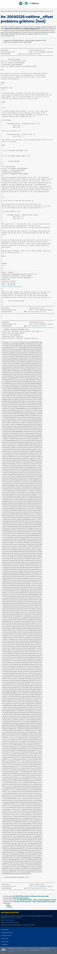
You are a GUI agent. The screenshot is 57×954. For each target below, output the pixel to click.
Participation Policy (6, 935)
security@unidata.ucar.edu (28, 925)
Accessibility (4, 944)
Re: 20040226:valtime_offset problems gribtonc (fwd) (36, 900)
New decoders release (21, 898)
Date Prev (4, 11)
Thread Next (30, 11)
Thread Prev (21, 11)
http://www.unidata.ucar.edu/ (31, 53)
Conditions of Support (7, 932)
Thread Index (48, 11)
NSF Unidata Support (9, 920)
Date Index (38, 11)
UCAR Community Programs (32, 948)
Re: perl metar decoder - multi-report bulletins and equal (34, 902)
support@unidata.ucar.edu (11, 922)
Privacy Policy (4, 938)
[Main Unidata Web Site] (28, 3)
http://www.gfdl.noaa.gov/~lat (12, 286)
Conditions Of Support (15, 917)
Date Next (12, 11)
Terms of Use (4, 941)
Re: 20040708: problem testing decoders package (31, 896)
